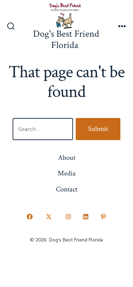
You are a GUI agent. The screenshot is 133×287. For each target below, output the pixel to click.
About (66, 157)
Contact (66, 189)
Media (67, 173)
